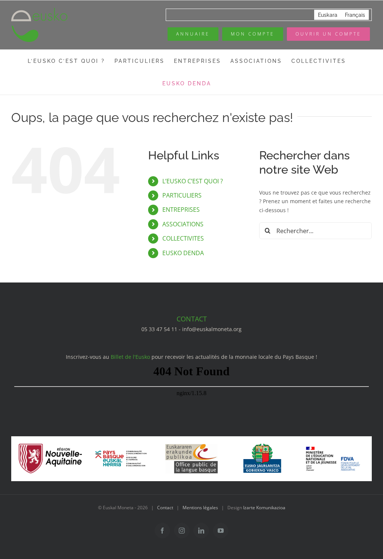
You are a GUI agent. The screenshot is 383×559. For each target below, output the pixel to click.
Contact (165, 507)
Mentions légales (200, 507)
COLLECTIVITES (183, 238)
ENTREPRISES (181, 209)
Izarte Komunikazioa (264, 507)
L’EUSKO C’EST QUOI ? (192, 181)
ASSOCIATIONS (182, 224)
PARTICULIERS (182, 195)
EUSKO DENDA (183, 253)
